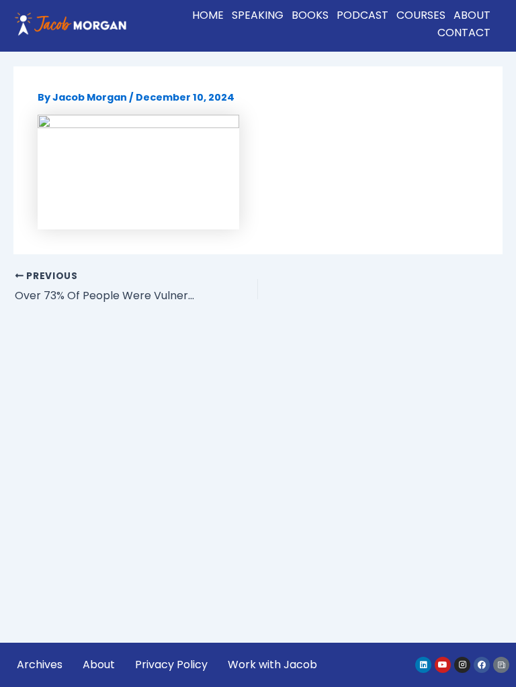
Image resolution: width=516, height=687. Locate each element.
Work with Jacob (272, 664)
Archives (39, 664)
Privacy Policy (171, 664)
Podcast (362, 15)
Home (208, 15)
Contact (463, 32)
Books (310, 15)
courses (420, 15)
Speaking (258, 15)
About (472, 15)
